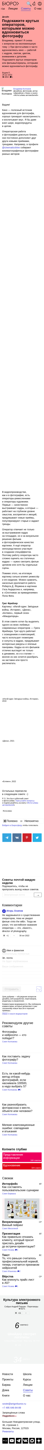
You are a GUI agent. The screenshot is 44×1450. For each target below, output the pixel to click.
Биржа (6, 1384)
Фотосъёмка (7, 811)
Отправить (12, 989)
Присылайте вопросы (24, 801)
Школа (27, 1374)
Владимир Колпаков (22, 89)
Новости (7, 1374)
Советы (26, 8)
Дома (5, 1390)
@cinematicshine (11, 147)
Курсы (27, 1379)
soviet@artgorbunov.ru (14, 1403)
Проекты (7, 1379)
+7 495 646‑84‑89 (11, 1407)
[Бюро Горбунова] (10, 3)
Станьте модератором (17, 1014)
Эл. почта (7, 958)
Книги (5, 1395)
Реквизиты (8, 1431)
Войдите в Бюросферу (12, 825)
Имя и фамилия (15, 950)
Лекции (13, 8)
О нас (38, 8)
